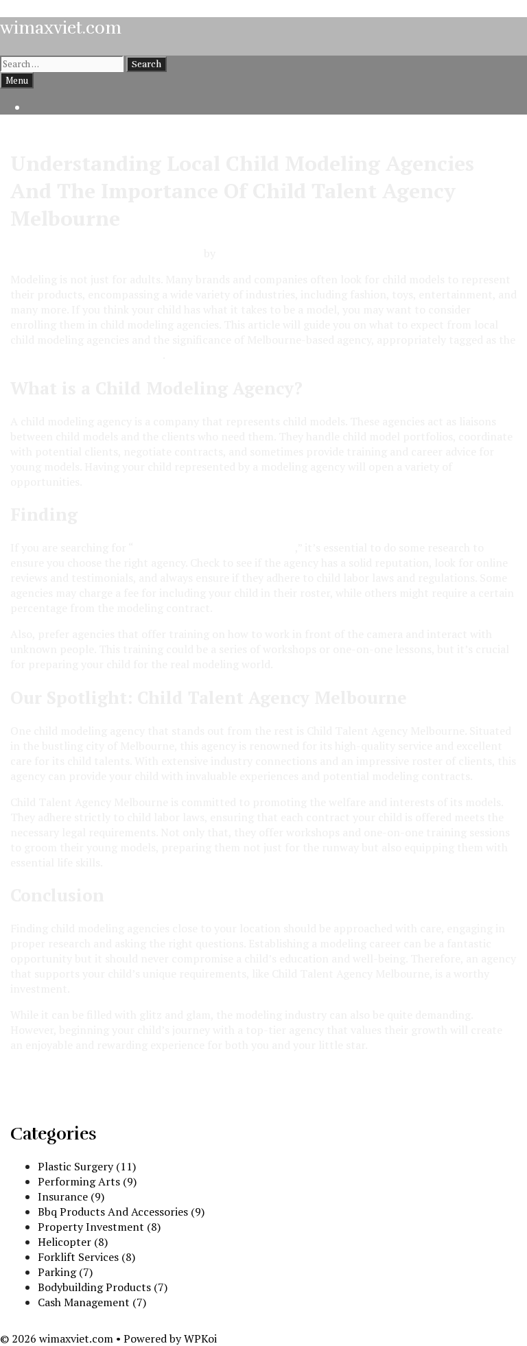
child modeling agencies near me (214, 547)
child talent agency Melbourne (86, 354)
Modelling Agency (54, 1070)
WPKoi (200, 1338)
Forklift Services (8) (86, 1256)
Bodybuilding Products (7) (102, 1287)
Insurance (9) (71, 1196)
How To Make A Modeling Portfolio (97, 1101)
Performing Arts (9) (87, 1181)
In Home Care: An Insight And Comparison (117, 1086)
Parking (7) (65, 1271)
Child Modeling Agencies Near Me (226, 514)
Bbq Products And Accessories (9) (121, 1211)
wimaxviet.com (60, 27)
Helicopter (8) (73, 1241)
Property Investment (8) (99, 1226)
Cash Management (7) (92, 1302)
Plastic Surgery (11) (87, 1166)
